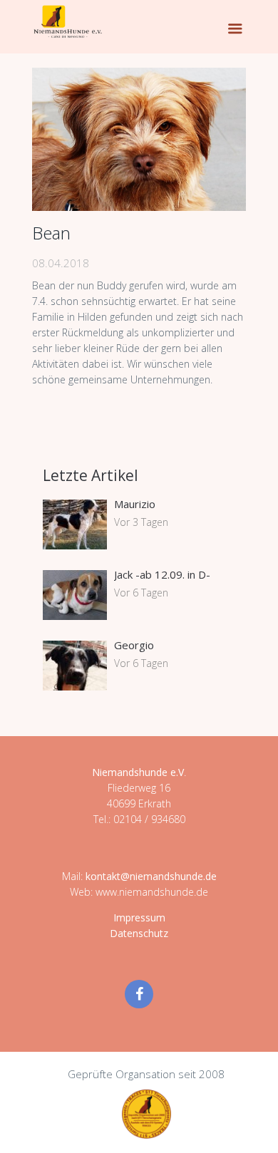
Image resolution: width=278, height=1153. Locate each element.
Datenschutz (139, 933)
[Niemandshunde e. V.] (67, 21)
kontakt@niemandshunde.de (151, 876)
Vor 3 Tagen (141, 522)
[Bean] (139, 139)
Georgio (134, 645)
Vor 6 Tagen (141, 592)
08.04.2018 (60, 263)
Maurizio (134, 504)
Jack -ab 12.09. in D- (162, 574)
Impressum (139, 917)
